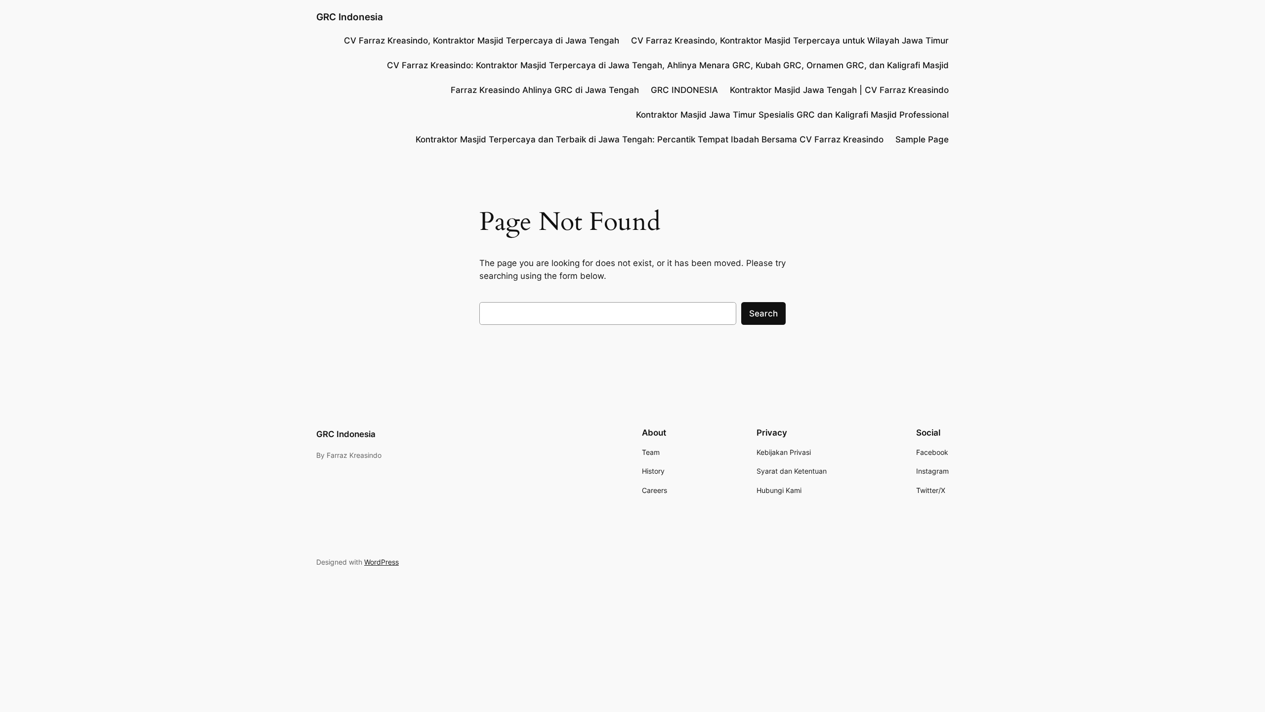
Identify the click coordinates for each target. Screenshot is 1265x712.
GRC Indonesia (349, 17)
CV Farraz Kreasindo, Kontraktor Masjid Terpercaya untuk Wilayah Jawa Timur (790, 40)
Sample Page (922, 139)
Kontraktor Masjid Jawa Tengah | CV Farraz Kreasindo (839, 90)
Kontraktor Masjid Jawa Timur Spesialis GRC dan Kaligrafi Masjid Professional (792, 115)
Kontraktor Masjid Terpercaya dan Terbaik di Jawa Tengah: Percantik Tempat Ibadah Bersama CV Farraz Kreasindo (650, 139)
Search (763, 313)
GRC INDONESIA (684, 90)
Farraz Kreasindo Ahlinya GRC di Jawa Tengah (545, 90)
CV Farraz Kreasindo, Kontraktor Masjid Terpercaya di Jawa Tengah (481, 40)
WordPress (381, 562)
